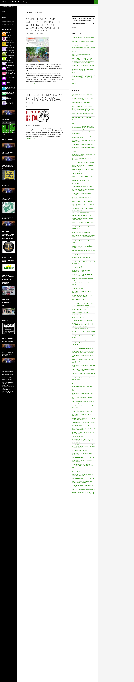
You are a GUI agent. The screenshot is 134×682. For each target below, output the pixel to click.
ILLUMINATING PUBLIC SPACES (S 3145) (82, 320)
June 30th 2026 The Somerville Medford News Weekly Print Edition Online (83, 370)
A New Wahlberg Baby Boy (10, 89)
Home (91, 1)
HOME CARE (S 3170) (77, 173)
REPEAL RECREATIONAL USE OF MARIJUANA (83, 201)
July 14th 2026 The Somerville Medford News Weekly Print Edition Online (83, 189)
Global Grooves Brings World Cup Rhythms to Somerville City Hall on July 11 (83, 402)
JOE (7, 77)
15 (10, 128)
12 (5, 128)
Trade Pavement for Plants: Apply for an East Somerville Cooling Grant (82, 287)
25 (3, 132)
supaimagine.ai (9, 87)
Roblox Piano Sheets (10, 47)
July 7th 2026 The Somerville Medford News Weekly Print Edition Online (82, 275)
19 (5, 130)
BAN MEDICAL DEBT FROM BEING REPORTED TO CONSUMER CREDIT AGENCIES (83, 304)
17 (14, 128)
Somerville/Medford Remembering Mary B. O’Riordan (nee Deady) (82, 136)
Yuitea (7, 67)
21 (8, 130)
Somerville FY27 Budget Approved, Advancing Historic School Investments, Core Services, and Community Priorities (83, 446)
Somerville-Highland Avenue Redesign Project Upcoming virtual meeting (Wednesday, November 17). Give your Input (44, 25)
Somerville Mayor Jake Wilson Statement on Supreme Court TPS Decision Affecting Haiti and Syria (83, 466)
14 (8, 128)
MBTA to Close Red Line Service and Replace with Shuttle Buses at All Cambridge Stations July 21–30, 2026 (83, 441)
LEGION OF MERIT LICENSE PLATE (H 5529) (83, 162)
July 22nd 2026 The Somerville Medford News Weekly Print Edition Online (83, 99)
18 (3, 130)
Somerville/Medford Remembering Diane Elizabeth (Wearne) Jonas (81, 194)
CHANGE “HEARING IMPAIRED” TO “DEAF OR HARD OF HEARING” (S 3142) (83, 308)
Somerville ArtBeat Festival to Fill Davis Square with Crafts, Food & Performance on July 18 (83, 347)
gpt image (8, 92)
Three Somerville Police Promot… (10, 94)
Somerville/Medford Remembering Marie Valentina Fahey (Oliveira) (81, 270)
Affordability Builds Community (79, 450)
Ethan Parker (9, 102)
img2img (8, 72)
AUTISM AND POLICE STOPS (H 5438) (81, 425)
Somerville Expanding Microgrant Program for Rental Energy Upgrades (82, 486)
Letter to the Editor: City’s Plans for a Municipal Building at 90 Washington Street (44, 99)
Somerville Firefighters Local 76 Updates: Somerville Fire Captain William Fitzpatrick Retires (83, 46)
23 (12, 130)
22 (10, 130)
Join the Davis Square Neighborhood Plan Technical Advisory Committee (82, 482)
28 (8, 132)
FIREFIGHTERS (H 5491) (78, 436)
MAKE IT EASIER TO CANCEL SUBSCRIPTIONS (79, 300)
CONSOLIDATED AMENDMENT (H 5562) (82, 215)
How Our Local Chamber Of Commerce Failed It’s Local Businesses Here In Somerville (83, 374)
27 (6, 132)
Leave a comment (42, 106)
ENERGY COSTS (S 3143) (78, 317)
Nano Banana (9, 62)
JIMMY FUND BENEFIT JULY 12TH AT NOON (83, 457)
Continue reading (31, 83)
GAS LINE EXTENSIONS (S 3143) (80, 312)
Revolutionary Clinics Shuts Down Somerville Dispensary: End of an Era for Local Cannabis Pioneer (82, 71)
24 (14, 130)
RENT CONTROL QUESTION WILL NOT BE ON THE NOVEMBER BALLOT (83, 428)
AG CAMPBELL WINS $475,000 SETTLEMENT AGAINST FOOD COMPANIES (83, 296)
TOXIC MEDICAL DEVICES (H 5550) (80, 180)
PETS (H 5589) (75, 183)
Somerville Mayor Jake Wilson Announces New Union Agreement (8, 393)
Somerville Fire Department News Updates (82, 186)
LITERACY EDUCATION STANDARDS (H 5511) (83, 422)
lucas (7, 32)
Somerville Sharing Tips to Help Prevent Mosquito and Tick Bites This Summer (81, 231)
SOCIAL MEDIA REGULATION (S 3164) (81, 213)
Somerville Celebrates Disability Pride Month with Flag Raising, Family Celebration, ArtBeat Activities (83, 361)
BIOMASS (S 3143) (76, 315)
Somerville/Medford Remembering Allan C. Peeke (83, 147)
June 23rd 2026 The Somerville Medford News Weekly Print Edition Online (83, 475)
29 (10, 132)
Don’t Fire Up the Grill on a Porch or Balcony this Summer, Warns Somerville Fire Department (83, 410)
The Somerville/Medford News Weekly (14, 2)
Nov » (13, 134)
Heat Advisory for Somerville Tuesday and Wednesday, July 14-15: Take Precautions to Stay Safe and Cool (82, 246)
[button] (8, 112)
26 (5, 132)
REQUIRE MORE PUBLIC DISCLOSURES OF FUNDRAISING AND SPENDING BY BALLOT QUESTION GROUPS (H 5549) (82, 325)
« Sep (4, 134)
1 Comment (40, 33)
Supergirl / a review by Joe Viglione (80, 340)
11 (3, 128)
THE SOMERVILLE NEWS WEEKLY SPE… (10, 74)
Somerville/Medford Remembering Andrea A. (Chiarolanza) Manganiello (82, 356)
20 (6, 130)
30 (12, 132)
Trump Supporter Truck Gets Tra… (9, 59)
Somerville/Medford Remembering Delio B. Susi (83, 144)
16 (12, 128)
